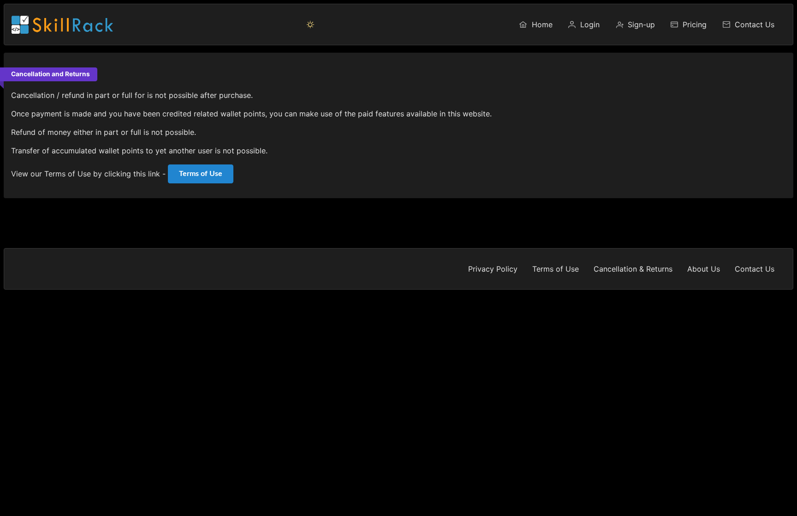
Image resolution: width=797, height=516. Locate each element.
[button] (310, 24)
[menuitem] (535, 24)
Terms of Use (200, 173)
